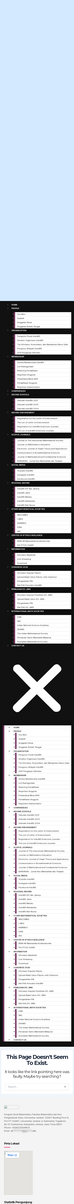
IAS (18, 531)
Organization (19, 330)
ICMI (19, 617)
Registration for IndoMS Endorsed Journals (38, 426)
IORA (19, 527)
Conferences (19, 391)
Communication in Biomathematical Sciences (38, 453)
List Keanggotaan (25, 366)
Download (22, 563)
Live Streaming (24, 559)
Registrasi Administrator (28, 387)
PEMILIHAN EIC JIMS (21, 589)
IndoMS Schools (20, 394)
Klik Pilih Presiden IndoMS (29, 585)
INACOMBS (22, 515)
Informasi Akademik (26, 555)
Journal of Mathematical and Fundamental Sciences (41, 457)
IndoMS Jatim (23, 493)
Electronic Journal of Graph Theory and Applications (42, 448)
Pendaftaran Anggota (27, 383)
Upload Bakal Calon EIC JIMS (30, 599)
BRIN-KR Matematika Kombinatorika (33, 541)
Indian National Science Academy (33, 625)
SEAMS (20, 629)
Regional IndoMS (21, 483)
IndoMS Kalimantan (26, 501)
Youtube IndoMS (25, 471)
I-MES (20, 519)
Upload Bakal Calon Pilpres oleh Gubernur (37, 577)
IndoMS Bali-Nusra (26, 505)
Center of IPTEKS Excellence (27, 535)
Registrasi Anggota (26, 375)
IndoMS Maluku (24, 497)
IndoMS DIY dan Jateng (28, 489)
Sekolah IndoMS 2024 (28, 408)
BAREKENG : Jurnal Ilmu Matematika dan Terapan (39, 461)
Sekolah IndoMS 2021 (27, 400)
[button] (37, 687)
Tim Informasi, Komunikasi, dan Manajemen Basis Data (42, 344)
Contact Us (18, 645)
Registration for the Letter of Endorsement (37, 418)
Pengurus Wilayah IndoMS (29, 348)
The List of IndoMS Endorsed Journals (35, 431)
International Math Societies (28, 611)
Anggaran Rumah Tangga (28, 326)
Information (18, 549)
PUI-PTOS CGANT (25, 545)
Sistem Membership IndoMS (30, 362)
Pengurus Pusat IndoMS (28, 336)
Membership (18, 356)
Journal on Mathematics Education (33, 444)
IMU (19, 621)
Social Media (18, 465)
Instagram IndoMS (25, 475)
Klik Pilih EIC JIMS (25, 607)
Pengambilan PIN (25, 581)
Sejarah (20, 318)
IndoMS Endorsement (23, 412)
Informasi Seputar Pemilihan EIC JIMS (34, 595)
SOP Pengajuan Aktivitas (28, 352)
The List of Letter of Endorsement (33, 422)
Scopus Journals (21, 434)
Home (14, 305)
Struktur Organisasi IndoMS (30, 340)
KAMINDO (21, 523)
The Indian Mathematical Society (32, 633)
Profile (15, 308)
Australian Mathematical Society (32, 642)
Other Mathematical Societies (28, 509)
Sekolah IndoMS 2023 (27, 404)
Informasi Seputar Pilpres (29, 573)
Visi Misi (21, 314)
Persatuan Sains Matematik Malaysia (34, 637)
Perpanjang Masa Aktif (27, 379)
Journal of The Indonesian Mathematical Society (40, 440)
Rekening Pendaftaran (27, 370)
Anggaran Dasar (24, 322)
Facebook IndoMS (26, 479)
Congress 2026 (20, 567)
